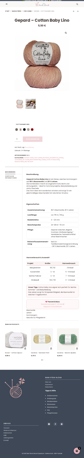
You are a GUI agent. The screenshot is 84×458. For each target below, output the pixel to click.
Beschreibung (10, 172)
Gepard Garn (28, 158)
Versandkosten (29, 147)
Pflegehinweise (52, 413)
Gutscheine (49, 387)
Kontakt (6, 440)
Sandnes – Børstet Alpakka (66, 353)
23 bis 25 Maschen (53, 160)
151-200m (26, 160)
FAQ (48, 410)
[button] (7, 4)
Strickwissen (51, 404)
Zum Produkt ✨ (25, 348)
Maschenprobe (35, 160)
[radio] (16, 129)
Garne (43, 160)
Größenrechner (52, 396)
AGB (5, 435)
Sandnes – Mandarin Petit (40, 353)
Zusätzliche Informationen (11, 177)
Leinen (61, 158)
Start (7, 11)
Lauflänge (18, 160)
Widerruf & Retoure (10, 430)
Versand (6, 428)
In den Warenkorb (32, 139)
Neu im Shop (29, 162)
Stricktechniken (52, 401)
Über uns (48, 382)
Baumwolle (54, 158)
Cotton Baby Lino (22, 124)
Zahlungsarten (8, 438)
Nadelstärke (16, 11)
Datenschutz (8, 433)
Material (46, 158)
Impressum (49, 384)
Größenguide (51, 398)
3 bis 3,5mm (28, 11)
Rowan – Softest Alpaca (13, 353)
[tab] (13, 172)
